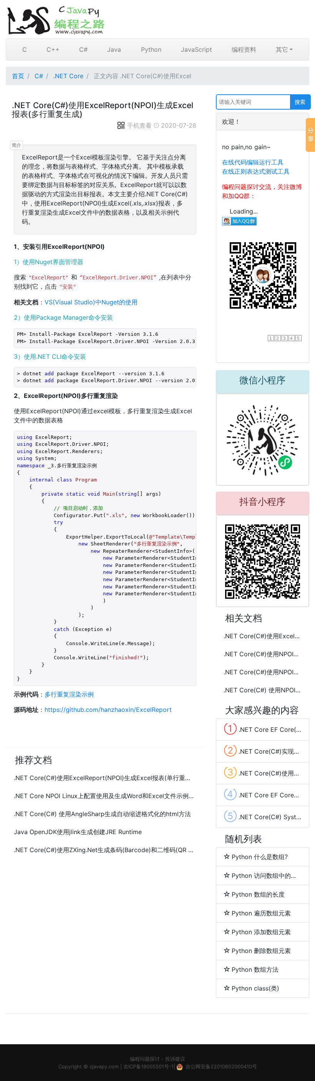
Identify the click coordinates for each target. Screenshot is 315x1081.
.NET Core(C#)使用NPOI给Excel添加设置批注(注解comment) (263, 672)
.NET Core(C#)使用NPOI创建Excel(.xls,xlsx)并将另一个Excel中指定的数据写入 (263, 654)
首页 (18, 76)
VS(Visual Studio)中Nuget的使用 (91, 302)
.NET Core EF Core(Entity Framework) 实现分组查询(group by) (262, 728)
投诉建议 (175, 1059)
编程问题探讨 (145, 1059)
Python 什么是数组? (260, 857)
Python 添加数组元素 (261, 932)
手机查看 (139, 125)
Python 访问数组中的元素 (266, 875)
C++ (53, 49)
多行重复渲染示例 (69, 694)
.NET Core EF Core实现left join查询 (262, 794)
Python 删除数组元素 (261, 951)
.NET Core (68, 76)
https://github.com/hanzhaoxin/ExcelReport (108, 709)
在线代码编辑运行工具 (253, 162)
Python (151, 49)
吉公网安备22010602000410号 (221, 1066)
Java (114, 49)
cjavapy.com (104, 1066)
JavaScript (196, 49)
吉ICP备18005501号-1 (148, 1066)
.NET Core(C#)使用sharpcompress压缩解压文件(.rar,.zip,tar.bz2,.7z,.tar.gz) (262, 772)
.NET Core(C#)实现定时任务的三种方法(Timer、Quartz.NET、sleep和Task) (262, 750)
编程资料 (244, 49)
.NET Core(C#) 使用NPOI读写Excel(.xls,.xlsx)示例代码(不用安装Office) (263, 690)
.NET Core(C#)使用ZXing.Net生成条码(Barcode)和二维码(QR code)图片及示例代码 (105, 850)
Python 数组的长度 (258, 894)
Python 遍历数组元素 (261, 913)
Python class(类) (255, 988)
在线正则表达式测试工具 (256, 171)
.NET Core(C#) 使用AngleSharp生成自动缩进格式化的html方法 (102, 814)
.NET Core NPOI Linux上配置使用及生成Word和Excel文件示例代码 (105, 796)
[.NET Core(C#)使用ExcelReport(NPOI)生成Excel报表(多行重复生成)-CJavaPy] (157, 19)
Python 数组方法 (255, 969)
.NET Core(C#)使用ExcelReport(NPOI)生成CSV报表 (263, 636)
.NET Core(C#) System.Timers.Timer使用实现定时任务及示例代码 (262, 816)
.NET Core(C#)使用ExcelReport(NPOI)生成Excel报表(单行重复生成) (105, 778)
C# (83, 49)
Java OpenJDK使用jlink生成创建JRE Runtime (78, 832)
